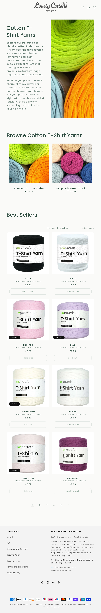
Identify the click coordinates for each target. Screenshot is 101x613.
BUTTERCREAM (28, 412)
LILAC (72, 345)
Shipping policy (84, 604)
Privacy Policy (13, 572)
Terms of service (69, 604)
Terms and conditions (17, 567)
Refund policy (40, 604)
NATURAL (73, 412)
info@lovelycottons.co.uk (64, 567)
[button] (5, 7)
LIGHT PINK (28, 345)
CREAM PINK (28, 478)
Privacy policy (54, 604)
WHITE (73, 279)
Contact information (51, 607)
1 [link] (32, 504)
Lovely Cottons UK (24, 604)
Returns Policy (13, 555)
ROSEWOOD (72, 478)
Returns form (13, 561)
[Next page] (68, 505)
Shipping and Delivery (17, 549)
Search (10, 537)
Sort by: (51, 228)
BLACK (28, 279)
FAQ (9, 543)
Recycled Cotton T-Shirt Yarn (71, 190)
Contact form (66, 570)
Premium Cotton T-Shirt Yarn (29, 190)
